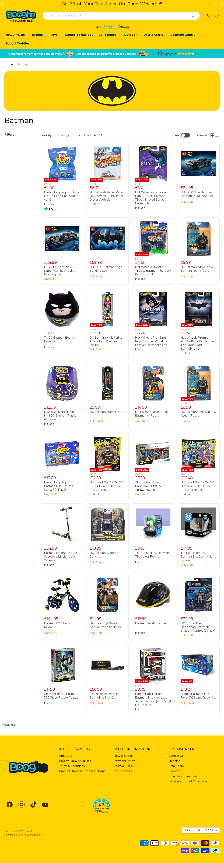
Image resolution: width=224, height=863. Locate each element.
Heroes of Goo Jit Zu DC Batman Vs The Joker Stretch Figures (197, 486)
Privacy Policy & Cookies (75, 760)
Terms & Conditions (72, 766)
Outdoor (131, 34)
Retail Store (176, 766)
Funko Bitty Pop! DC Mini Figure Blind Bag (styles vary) (61, 196)
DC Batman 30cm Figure (107, 412)
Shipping (174, 760)
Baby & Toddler (18, 43)
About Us (65, 755)
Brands (38, 34)
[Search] (193, 15)
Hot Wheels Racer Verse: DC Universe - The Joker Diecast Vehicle (107, 196)
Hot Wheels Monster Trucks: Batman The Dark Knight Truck (153, 270)
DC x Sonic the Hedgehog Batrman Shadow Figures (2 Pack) (198, 627)
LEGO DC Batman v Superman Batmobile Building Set (59, 270)
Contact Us (176, 755)
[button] (112, 26)
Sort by (46, 135)
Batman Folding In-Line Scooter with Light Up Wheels (60, 556)
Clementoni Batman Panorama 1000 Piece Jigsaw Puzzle (150, 486)
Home (8, 64)
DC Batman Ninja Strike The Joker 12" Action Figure (106, 341)
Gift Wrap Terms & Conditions (188, 781)
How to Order (123, 755)
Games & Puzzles (78, 34)
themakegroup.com (30, 834)
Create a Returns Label (184, 776)
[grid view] (212, 135)
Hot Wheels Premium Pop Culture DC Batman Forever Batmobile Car (152, 341)
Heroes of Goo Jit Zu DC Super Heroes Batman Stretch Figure (106, 486)
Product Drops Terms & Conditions (82, 771)
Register (174, 771)
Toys (54, 34)
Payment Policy (124, 760)
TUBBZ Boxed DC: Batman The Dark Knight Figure (198, 556)
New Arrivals (16, 34)
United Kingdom (199, 830)
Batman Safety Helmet (151, 623)
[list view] (217, 135)
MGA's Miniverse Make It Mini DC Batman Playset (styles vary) (61, 415)
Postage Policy (123, 766)
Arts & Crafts (154, 34)
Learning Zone (182, 34)
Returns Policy (123, 771)
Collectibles (108, 34)
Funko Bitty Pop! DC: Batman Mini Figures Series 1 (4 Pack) (58, 486)
